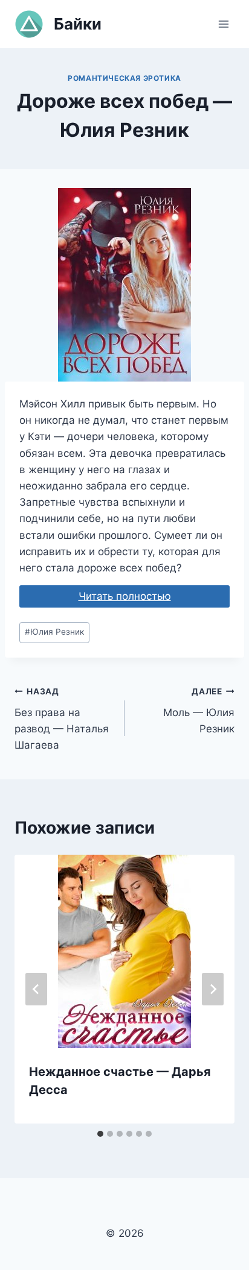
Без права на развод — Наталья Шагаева (62, 719)
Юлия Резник (54, 632)
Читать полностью (125, 596)
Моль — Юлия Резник (198, 711)
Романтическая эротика (124, 78)
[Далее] (213, 989)
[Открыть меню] (223, 23)
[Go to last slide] (36, 989)
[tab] (100, 1134)
